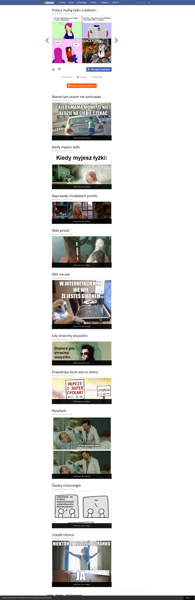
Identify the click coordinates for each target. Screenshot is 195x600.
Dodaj (63, 2)
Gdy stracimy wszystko (70, 336)
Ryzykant (59, 411)
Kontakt (50, 595)
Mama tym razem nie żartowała (76, 97)
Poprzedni (68, 77)
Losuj (72, 2)
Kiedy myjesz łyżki (66, 147)
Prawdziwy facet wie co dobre (75, 372)
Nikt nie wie (61, 274)
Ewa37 (73, 14)
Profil (117, 2)
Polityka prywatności (74, 595)
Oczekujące (83, 2)
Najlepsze (105, 2)
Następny (96, 77)
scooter (70, 100)
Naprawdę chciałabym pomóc (75, 196)
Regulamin (59, 595)
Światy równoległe (66, 486)
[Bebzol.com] (49, 2)
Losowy (83, 77)
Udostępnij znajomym (100, 69)
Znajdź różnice (63, 535)
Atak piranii (60, 231)
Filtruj (94, 2)
